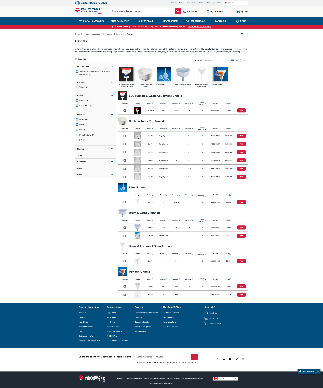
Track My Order (113, 326)
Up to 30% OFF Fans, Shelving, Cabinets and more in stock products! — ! (163, 27)
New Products (168, 317)
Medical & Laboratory (93, 33)
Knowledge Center (214, 3)
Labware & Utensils (114, 33)
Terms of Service (190, 362)
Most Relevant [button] (210, 60)
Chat (201, 3)
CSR (80, 331)
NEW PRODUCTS (170, 21)
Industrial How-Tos (170, 326)
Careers (82, 317)
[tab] (235, 60)
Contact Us (191, 3)
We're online (308, 371)
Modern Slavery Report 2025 (90, 340)
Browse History (177, 3)
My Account (111, 317)
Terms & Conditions (156, 383)
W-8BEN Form (112, 336)
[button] (235, 3)
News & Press (83, 322)
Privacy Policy (176, 362)
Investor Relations (86, 326)
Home (77, 33)
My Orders (111, 322)
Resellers (138, 317)
